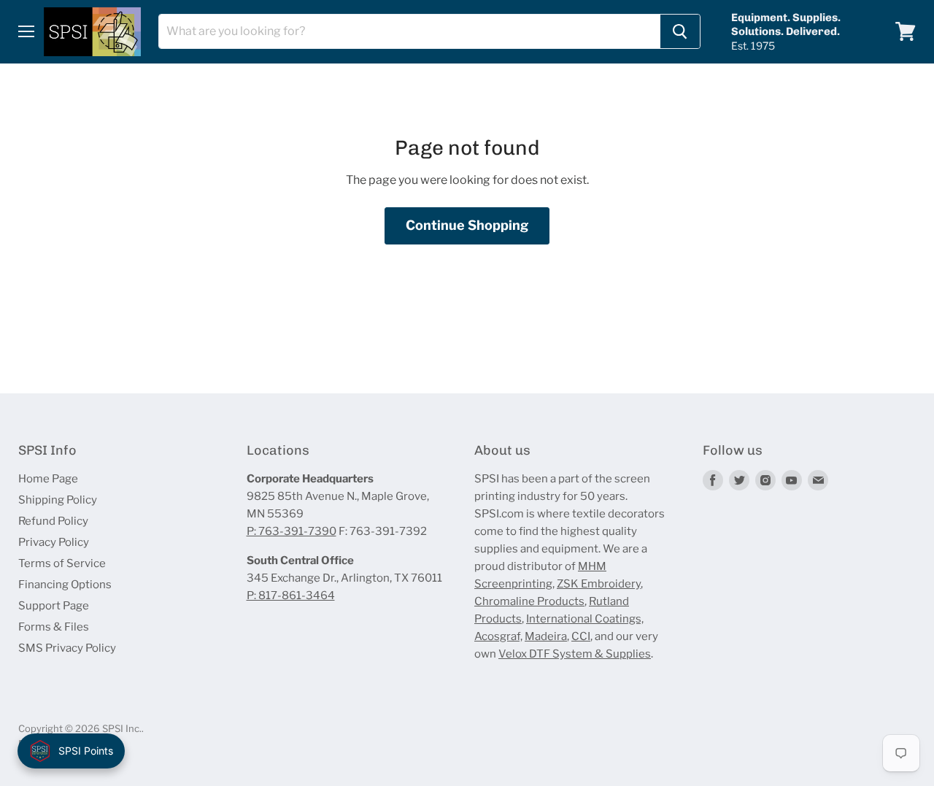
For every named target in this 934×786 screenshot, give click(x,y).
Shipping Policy (57, 499)
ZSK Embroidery (599, 583)
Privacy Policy (53, 542)
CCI (580, 636)
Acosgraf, (498, 636)
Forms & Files (53, 626)
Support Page (53, 605)
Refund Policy (53, 521)
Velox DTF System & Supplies (574, 653)
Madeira (546, 636)
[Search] (680, 31)
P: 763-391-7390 (291, 531)
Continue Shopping (467, 225)
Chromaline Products (529, 601)
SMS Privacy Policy (67, 648)
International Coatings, (585, 618)
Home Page (48, 478)
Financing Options (65, 584)
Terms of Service (62, 563)
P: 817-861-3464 (291, 595)
